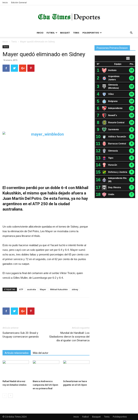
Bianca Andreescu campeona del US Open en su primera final (45, 385)
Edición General (19, 2)
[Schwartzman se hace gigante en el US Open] (76, 369)
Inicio (5, 2)
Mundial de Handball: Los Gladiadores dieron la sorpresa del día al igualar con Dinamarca (69, 336)
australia (31, 289)
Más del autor (40, 352)
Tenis (76, 32)
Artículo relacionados (17, 352)
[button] (131, 33)
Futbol (51, 32)
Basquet (65, 32)
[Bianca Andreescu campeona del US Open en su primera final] (46, 369)
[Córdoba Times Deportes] (69, 17)
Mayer (43, 289)
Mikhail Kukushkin (59, 289)
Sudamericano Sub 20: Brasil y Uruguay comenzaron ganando (21, 334)
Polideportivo (90, 32)
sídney (75, 289)
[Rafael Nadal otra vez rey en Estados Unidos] (16, 369)
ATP (21, 289)
